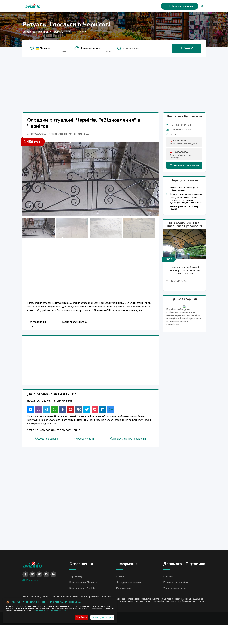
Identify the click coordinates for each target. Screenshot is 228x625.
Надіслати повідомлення (186, 165)
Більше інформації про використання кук (49, 611)
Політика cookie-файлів (175, 582)
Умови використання (174, 588)
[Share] (30, 409)
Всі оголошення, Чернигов (83, 582)
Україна (54, 134)
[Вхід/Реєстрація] (200, 6)
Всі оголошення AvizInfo (82, 588)
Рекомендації (123, 588)
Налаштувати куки (102, 617)
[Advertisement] (114, 81)
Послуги (56, 31)
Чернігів (63, 134)
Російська (32, 580)
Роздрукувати (85, 438)
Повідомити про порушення (129, 438)
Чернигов (45, 48)
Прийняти (81, 617)
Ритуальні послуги (75, 31)
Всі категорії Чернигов (35, 31)
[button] (155, 179)
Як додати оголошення (128, 582)
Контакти (168, 576)
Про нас (120, 576)
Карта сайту (75, 576)
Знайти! (188, 48)
